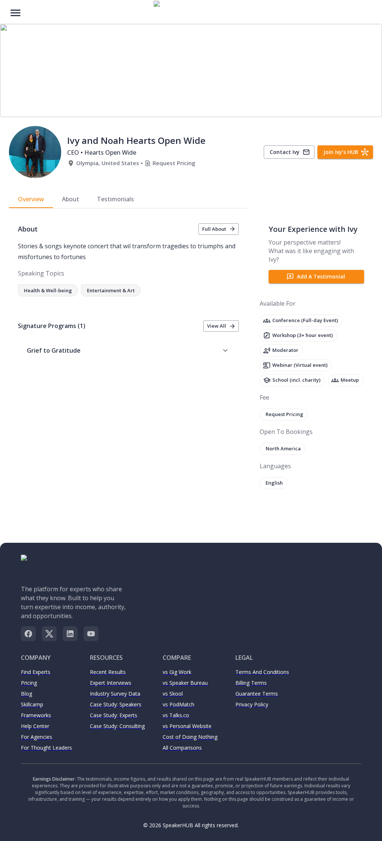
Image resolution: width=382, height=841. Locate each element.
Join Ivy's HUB (340, 151)
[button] (128, 350)
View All (216, 325)
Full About (214, 229)
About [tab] (70, 199)
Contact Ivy (285, 151)
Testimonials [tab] (115, 199)
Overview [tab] (31, 199)
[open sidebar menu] (15, 12)
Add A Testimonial (321, 276)
